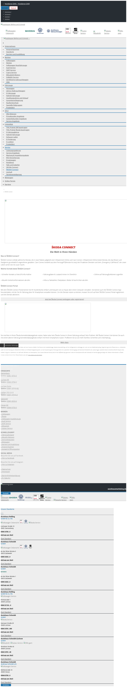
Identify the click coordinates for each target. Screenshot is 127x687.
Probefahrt (10, 108)
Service (7, 147)
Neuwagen (10, 88)
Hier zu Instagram (8, 464)
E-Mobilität (9, 124)
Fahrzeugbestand (8, 435)
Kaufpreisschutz (12, 103)
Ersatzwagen (11, 160)
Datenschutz (8, 12)
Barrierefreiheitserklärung (11, 475)
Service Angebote (12, 121)
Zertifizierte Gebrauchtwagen (17, 80)
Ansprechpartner (12, 49)
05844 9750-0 (12, 408)
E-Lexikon (10, 142)
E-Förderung (11, 139)
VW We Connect (12, 167)
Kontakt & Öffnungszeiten (11, 449)
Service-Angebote (13, 153)
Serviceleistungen (8, 440)
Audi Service (11, 68)
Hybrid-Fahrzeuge (13, 96)
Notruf (13, 8)
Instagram (7, 19)
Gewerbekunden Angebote (16, 119)
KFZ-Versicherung (13, 158)
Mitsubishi (5, 426)
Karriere (8, 184)
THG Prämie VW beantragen (16, 127)
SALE (7, 111)
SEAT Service (11, 70)
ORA (8, 82)
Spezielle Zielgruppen (14, 105)
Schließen (6, 685)
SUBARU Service (12, 77)
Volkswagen (10, 61)
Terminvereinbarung (14, 174)
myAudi (9, 172)
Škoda (4, 416)
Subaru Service (7, 428)
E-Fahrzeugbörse (12, 132)
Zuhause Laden (12, 137)
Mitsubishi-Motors (13, 75)
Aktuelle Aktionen (8, 437)
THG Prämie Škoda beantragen (17, 130)
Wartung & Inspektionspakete (17, 155)
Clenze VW (4, 405)
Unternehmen (10, 46)
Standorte (10, 52)
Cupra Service (11, 72)
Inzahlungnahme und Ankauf (17, 98)
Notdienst (10, 162)
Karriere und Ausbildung (15, 54)
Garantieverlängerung (14, 100)
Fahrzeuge (9, 85)
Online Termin (10, 181)
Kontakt (6, 493)
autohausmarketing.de (117, 489)
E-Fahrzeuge (11, 93)
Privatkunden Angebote (15, 116)
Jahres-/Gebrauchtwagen (15, 91)
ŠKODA (9, 63)
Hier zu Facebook (8, 458)
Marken (8, 57)
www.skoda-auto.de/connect (35, 355)
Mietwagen (9, 178)
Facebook (7, 16)
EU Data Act (6, 478)
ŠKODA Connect (12, 170)
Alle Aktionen (11, 114)
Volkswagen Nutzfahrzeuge (16, 65)
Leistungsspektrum (13, 151)
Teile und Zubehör (13, 165)
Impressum (7, 14)
